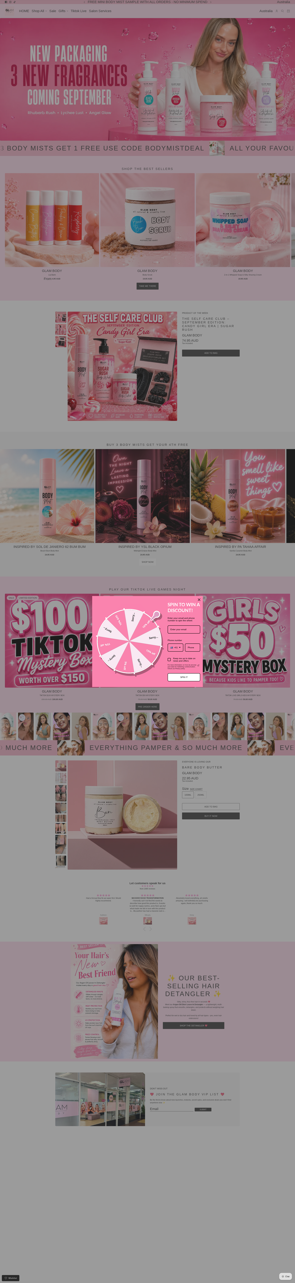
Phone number (175, 640)
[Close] (199, 599)
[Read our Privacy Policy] (198, 665)
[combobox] (175, 647)
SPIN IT (184, 677)
